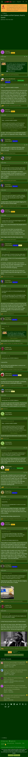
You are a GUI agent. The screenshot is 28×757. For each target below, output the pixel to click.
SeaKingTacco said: (6, 450)
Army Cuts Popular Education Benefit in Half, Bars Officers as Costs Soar (15, 671)
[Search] (26, 1)
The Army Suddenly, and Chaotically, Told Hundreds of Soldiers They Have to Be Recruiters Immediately (15, 687)
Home (2, 744)
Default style (5, 741)
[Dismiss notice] (25, 5)
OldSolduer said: (5, 193)
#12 (26, 379)
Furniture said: (5, 165)
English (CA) (12, 741)
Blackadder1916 (7, 665)
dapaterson (6, 681)
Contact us (3, 743)
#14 (26, 418)
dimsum (4, 19)
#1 (26, 56)
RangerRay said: (5, 531)
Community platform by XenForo (13, 747)
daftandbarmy (7, 673)
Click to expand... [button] (14, 130)
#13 (26, 395)
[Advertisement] (14, 35)
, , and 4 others (12, 369)
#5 (26, 162)
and (9, 153)
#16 (26, 472)
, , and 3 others (14, 518)
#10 (26, 323)
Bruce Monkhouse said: (7, 118)
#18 (26, 528)
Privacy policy (18, 743)
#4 (26, 144)
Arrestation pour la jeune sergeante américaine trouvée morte (14, 696)
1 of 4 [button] (10, 652)
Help (23, 743)
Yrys (5, 698)
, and (11, 74)
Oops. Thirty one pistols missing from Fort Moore (13, 678)
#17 (26, 496)
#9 (26, 286)
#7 (26, 215)
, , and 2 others (12, 105)
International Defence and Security (16, 681)
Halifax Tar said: (5, 499)
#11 (26, 353)
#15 (26, 447)
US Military (13, 665)
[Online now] (3, 415)
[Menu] (2, 1)
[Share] (25, 57)
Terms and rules (10, 743)
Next (14, 652)
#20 (26, 610)
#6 (26, 190)
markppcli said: (5, 356)
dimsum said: (5, 326)
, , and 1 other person (12, 206)
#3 (26, 115)
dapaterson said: (5, 288)
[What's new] (23, 1)
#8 (26, 249)
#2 (26, 85)
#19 (26, 570)
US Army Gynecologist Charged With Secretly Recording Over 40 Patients (14, 663)
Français (8, 698)
